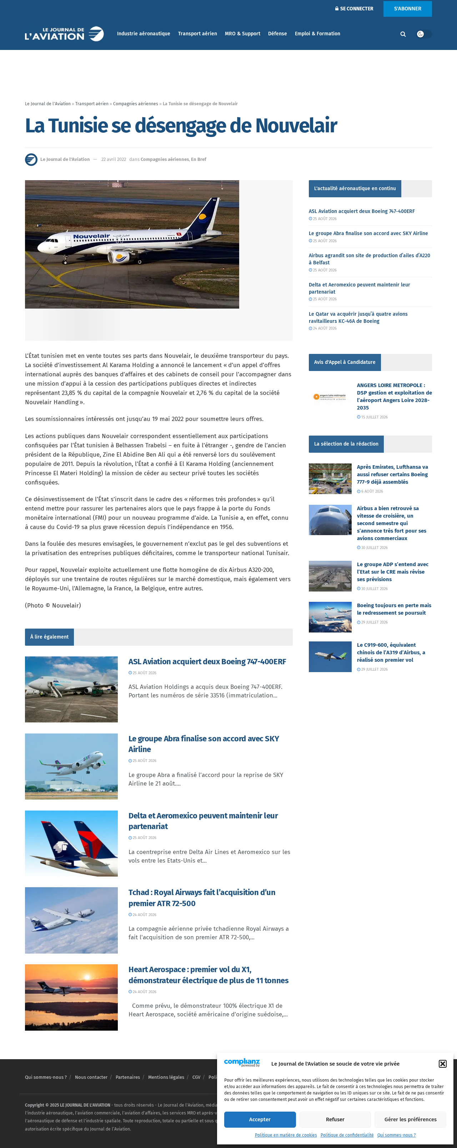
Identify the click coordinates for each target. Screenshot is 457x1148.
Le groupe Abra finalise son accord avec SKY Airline (368, 233)
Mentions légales (166, 1077)
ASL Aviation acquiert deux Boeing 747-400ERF (207, 661)
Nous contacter (91, 1077)
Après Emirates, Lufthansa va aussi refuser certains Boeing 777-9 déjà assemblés (392, 474)
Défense (277, 34)
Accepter (260, 1119)
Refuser (335, 1119)
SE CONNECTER (356, 9)
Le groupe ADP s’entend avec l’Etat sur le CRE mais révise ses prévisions (392, 572)
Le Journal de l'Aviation (48, 103)
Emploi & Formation (317, 34)
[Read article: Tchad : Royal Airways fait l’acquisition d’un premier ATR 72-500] (71, 920)
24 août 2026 (144, 915)
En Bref (198, 159)
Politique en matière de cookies (286, 1135)
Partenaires (128, 1077)
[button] (442, 1063)
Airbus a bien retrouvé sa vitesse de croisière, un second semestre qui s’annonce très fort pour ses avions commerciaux (391, 523)
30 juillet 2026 (374, 547)
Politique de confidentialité (347, 1135)
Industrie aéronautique (143, 34)
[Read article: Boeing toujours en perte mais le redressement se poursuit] (330, 617)
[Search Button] (403, 34)
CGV (196, 1077)
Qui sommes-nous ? (396, 1135)
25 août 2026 (144, 673)
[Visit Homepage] (66, 34)
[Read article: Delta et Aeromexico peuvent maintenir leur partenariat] (71, 844)
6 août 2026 (371, 491)
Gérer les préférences (411, 1119)
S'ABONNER (407, 8)
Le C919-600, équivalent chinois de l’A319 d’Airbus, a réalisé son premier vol (391, 652)
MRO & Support (242, 34)
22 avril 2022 (113, 159)
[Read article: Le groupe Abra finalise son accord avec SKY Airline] (71, 766)
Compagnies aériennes (135, 103)
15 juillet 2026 (374, 417)
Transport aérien (197, 34)
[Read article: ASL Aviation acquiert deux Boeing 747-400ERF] (71, 689)
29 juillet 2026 (374, 622)
